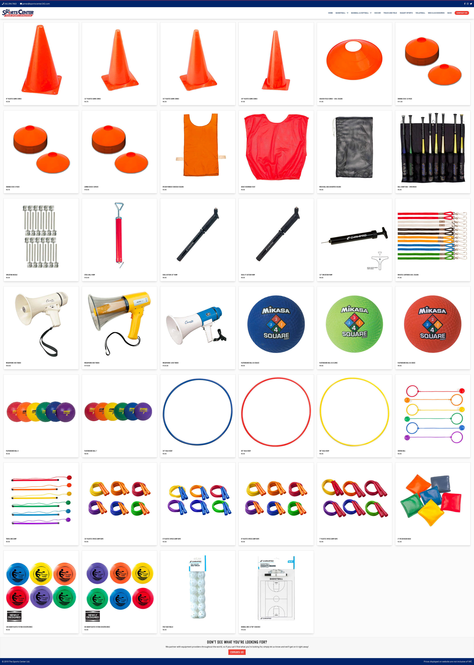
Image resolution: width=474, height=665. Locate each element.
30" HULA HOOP (246, 451)
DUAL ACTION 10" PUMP (170, 275)
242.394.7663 (10, 3)
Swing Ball (401, 451)
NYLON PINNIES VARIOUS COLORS (173, 187)
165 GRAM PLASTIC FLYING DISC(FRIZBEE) (19, 627)
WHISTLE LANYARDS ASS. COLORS (408, 275)
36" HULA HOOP (324, 451)
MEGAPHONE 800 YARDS (91, 363)
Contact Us (462, 13)
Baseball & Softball (360, 13)
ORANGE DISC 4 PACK (12, 187)
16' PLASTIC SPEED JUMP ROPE (93, 539)
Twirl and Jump (11, 539)
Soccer (377, 13)
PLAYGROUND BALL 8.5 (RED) (406, 363)
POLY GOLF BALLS (168, 627)
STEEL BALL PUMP (89, 275)
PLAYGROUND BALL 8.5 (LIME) (328, 363)
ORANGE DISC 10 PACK (405, 99)
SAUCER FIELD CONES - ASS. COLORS (331, 99)
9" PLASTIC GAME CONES (13, 99)
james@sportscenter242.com (36, 3)
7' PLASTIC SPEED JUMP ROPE (328, 539)
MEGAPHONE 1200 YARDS (170, 363)
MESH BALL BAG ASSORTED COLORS (330, 187)
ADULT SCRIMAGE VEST (248, 187)
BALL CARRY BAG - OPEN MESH (407, 187)
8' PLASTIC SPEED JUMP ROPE (250, 539)
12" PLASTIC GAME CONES (92, 99)
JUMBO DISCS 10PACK (91, 187)
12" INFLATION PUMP (325, 275)
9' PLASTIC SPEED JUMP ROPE (172, 539)
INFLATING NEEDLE (11, 275)
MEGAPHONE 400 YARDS (13, 363)
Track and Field (390, 13)
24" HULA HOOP (167, 451)
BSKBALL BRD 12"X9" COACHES (250, 627)
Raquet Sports (406, 13)
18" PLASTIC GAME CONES (249, 99)
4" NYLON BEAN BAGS (404, 539)
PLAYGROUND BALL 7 (90, 451)
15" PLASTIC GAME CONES (171, 99)
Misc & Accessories (436, 13)
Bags (449, 13)
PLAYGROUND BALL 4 (12, 451)
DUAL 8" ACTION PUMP (248, 275)
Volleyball (420, 13)
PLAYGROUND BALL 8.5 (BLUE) (250, 363)
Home (330, 13)
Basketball (341, 13)
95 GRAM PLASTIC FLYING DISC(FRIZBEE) (97, 627)
